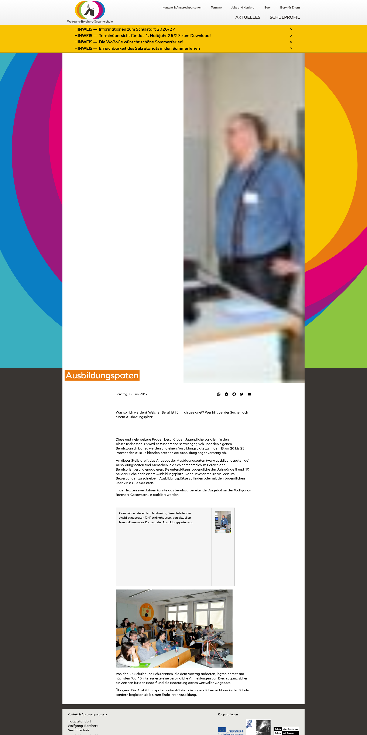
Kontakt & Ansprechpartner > (87, 714)
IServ (267, 7)
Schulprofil (285, 17)
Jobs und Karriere (242, 7)
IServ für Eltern (290, 7)
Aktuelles (247, 17)
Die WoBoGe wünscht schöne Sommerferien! (141, 42)
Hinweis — (86, 29)
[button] (219, 394)
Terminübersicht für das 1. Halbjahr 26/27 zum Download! (155, 35)
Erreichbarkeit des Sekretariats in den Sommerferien (149, 48)
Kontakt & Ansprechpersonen (182, 7)
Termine (216, 7)
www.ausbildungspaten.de (227, 460)
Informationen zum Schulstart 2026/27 (137, 29)
